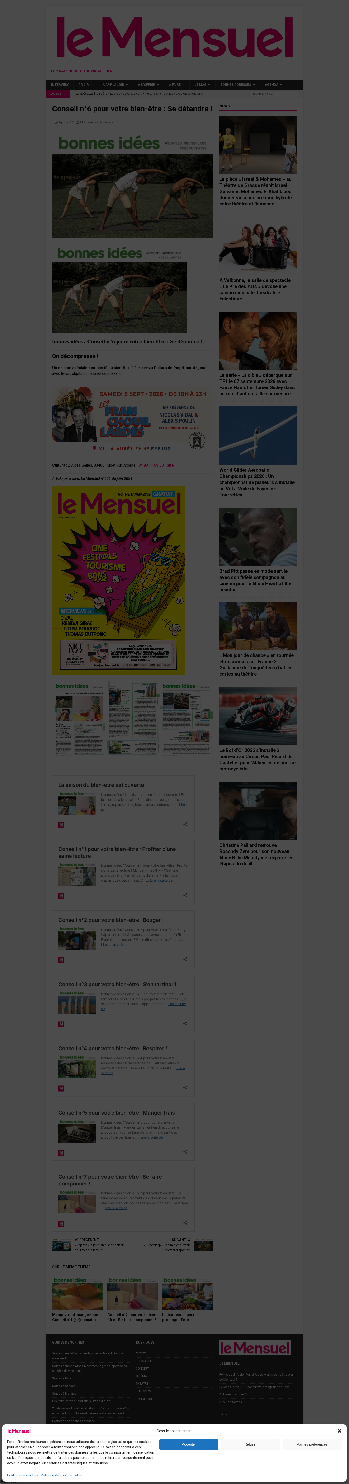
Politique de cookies (22, 1475)
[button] (339, 1430)
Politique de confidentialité (61, 1475)
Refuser (250, 1444)
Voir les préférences (312, 1444)
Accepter (189, 1444)
